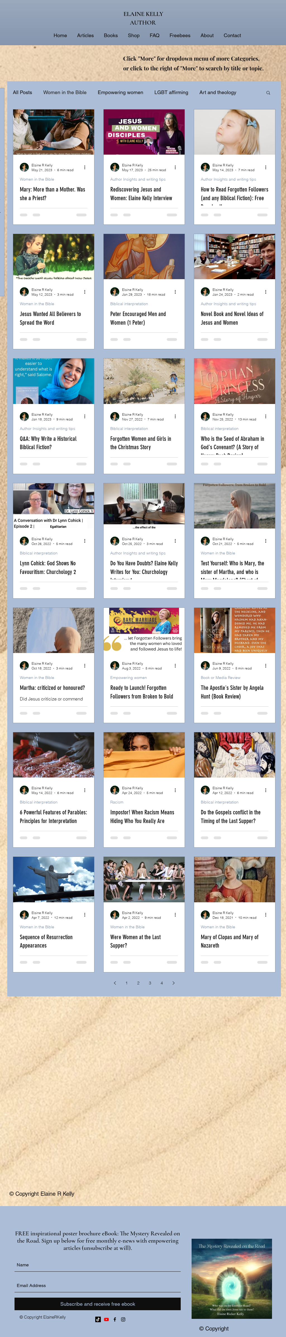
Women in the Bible (65, 92)
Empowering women (120, 92)
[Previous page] (115, 983)
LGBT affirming (171, 92)
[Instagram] (123, 1319)
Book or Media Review (220, 677)
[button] (268, 93)
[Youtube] (106, 1319)
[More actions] (86, 167)
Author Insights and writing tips (138, 179)
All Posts (22, 92)
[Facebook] (115, 1319)
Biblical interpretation (129, 304)
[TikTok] (98, 1319)
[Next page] (173, 983)
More (205, 92)
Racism (116, 802)
